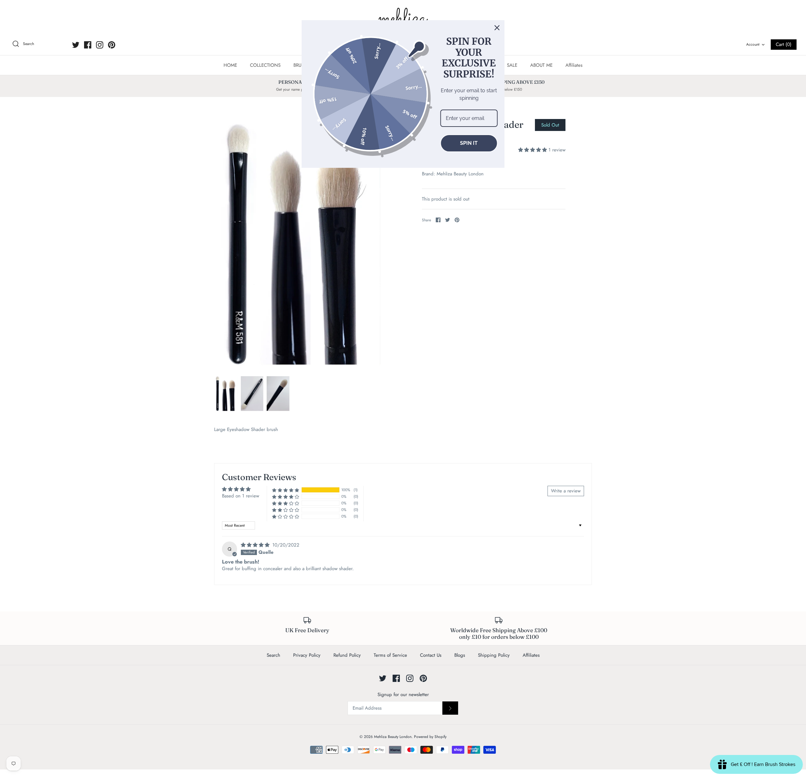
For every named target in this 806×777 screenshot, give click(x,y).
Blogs (459, 655)
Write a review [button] (566, 490)
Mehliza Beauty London (460, 173)
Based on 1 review (240, 495)
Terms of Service (390, 655)
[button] (533, 149)
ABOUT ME (541, 65)
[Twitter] (75, 44)
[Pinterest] (111, 44)
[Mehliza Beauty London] (403, 18)
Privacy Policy (307, 655)
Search (273, 655)
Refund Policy (347, 655)
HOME (230, 65)
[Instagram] (99, 44)
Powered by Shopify (430, 737)
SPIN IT (469, 143)
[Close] (497, 27)
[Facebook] (87, 44)
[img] (256, 545)
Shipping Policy (494, 655)
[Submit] (450, 708)
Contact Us (430, 655)
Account (752, 44)
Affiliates (573, 65)
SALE (512, 65)
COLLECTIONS (265, 65)
